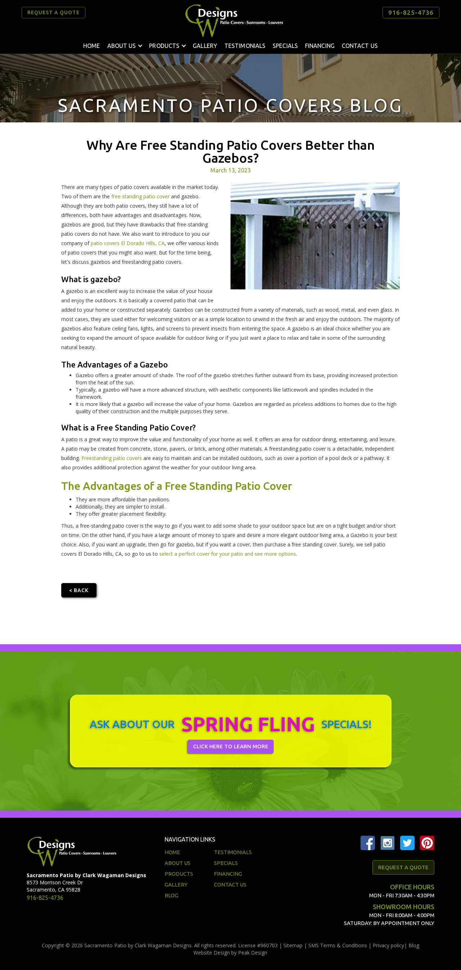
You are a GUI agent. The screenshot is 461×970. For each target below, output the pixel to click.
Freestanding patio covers (111, 458)
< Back (79, 590)
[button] (125, 45)
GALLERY (176, 884)
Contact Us (360, 45)
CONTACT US (230, 884)
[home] (233, 20)
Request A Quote (403, 867)
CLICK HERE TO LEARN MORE (230, 746)
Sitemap (293, 945)
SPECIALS (285, 45)
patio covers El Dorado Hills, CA (128, 243)
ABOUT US (178, 863)
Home (91, 45)
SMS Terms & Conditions (337, 945)
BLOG (171, 895)
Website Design (211, 952)
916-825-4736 (411, 12)
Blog (413, 945)
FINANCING (320, 45)
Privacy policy (388, 945)
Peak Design (252, 952)
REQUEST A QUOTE (53, 12)
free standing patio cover (140, 196)
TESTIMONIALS (244, 45)
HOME (172, 852)
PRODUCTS (179, 874)
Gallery (205, 45)
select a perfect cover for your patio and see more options (227, 553)
